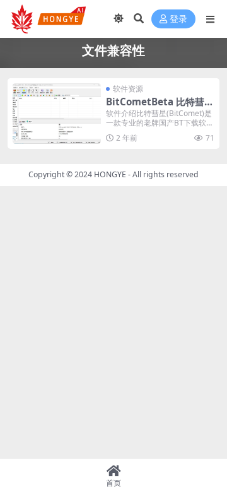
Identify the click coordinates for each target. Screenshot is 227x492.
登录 (178, 19)
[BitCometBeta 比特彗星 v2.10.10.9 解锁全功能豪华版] (57, 113)
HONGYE (110, 174)
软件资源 (128, 88)
